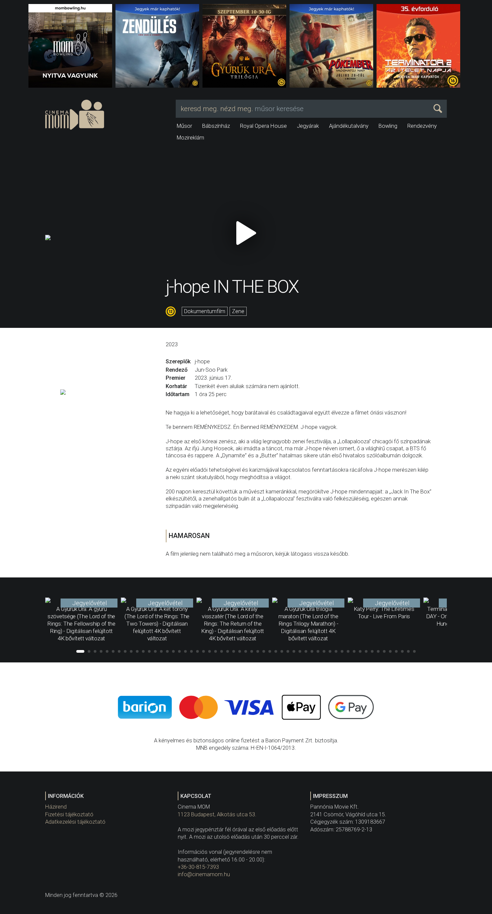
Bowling (388, 126)
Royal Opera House (263, 126)
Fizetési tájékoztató (69, 814)
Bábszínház (216, 126)
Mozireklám (190, 137)
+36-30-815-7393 (198, 867)
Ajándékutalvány (348, 126)
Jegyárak (308, 126)
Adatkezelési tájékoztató (75, 822)
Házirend (56, 807)
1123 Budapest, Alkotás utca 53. (217, 814)
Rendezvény (422, 126)
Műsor (184, 126)
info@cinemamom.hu (204, 874)
